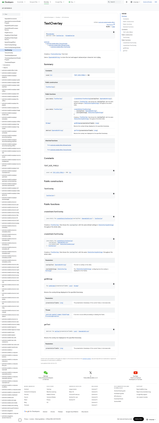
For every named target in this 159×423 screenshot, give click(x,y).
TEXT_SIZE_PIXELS (79, 75)
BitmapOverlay (70, 35)
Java (113, 27)
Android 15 (94, 394)
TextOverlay (60, 35)
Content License (87, 358)
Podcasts (26, 405)
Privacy (48, 400)
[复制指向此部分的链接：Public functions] (61, 204)
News (25, 400)
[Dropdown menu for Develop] (51, 2)
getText (76, 130)
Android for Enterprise (30, 392)
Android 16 (94, 392)
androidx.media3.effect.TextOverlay (60, 47)
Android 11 (94, 405)
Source (26, 397)
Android (26, 389)
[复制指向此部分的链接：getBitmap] (54, 279)
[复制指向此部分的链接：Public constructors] (64, 181)
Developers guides (119, 393)
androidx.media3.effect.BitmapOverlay (59, 45)
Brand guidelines (39, 419)
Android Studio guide (119, 391)
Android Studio (147, 2)
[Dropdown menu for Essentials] (25, 2)
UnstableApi (50, 34)
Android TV (72, 400)
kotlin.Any (46, 42)
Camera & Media (51, 397)
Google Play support (142, 394)
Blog (72, 2)
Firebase (60, 411)
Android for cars (73, 397)
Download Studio (118, 399)
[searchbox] (11, 14)
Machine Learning (51, 392)
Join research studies (142, 397)
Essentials (20, 2)
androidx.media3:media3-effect (107, 22)
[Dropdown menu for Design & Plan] (40, 2)
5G (47, 402)
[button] (11, 65)
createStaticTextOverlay (82, 98)
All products (85, 411)
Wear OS (71, 392)
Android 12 (94, 402)
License (32, 419)
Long (96, 123)
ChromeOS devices (74, 394)
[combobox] (115, 1)
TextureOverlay (56, 54)
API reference (7, 8)
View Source (110, 24)
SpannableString (54, 57)
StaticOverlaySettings (91, 103)
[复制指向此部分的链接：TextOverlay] (55, 189)
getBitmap (77, 123)
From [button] (59, 145)
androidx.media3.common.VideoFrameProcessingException (57, 315)
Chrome (53, 411)
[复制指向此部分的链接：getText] (51, 325)
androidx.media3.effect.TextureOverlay (56, 43)
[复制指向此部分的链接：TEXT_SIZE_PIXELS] (60, 166)
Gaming (49, 389)
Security (26, 394)
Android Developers (49, 17)
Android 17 (94, 389)
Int (51, 75)
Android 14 (94, 397)
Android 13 (94, 400)
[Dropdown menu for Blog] (75, 2)
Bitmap (48, 123)
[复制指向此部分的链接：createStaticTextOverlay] (65, 212)
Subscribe (138, 419)
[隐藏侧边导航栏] (20, 420)
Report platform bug (142, 389)
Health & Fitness (51, 394)
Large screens (73, 389)
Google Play (58, 2)
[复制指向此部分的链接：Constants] (55, 158)
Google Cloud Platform (72, 411)
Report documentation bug (144, 392)
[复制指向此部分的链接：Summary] (54, 65)
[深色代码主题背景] (114, 32)
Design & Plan (34, 2)
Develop (46, 2)
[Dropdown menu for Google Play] (64, 2)
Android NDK (117, 401)
